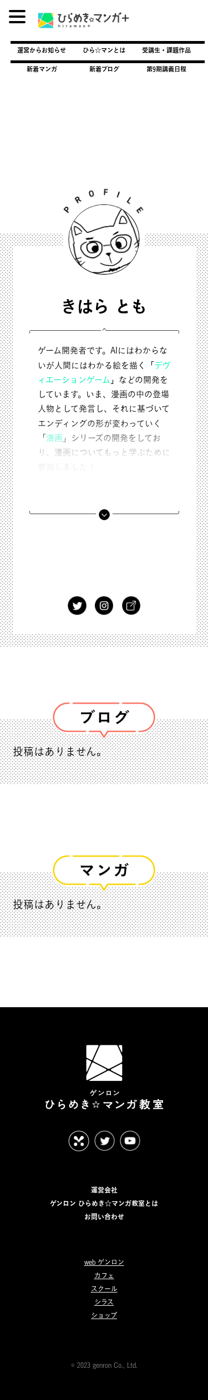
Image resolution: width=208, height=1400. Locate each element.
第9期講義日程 (166, 69)
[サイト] (130, 595)
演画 (54, 438)
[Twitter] (77, 595)
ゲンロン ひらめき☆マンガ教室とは (104, 1203)
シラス (104, 1302)
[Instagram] (104, 595)
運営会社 (104, 1190)
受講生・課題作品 (166, 50)
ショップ (104, 1315)
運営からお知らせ (41, 50)
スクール (104, 1289)
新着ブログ (104, 69)
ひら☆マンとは (104, 50)
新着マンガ (42, 69)
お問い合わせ (104, 1216)
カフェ (104, 1275)
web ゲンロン (104, 1262)
